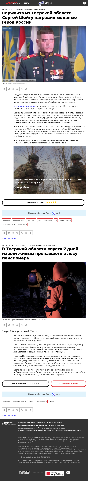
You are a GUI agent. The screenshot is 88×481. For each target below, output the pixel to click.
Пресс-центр (41, 423)
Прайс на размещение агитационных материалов (36, 430)
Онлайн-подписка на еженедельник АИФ (32, 425)
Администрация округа (25, 106)
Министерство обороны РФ (18, 84)
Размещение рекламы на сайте (29, 428)
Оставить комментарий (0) (68, 383)
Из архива (42, 320)
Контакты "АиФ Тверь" (57, 425)
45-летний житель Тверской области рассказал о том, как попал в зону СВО (49, 181)
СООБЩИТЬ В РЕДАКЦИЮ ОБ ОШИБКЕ (68, 430)
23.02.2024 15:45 (7, 9)
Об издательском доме (26, 423)
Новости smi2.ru (9, 238)
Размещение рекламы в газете (53, 428)
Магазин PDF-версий (54, 423)
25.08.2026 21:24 (7, 245)
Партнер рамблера (37, 472)
